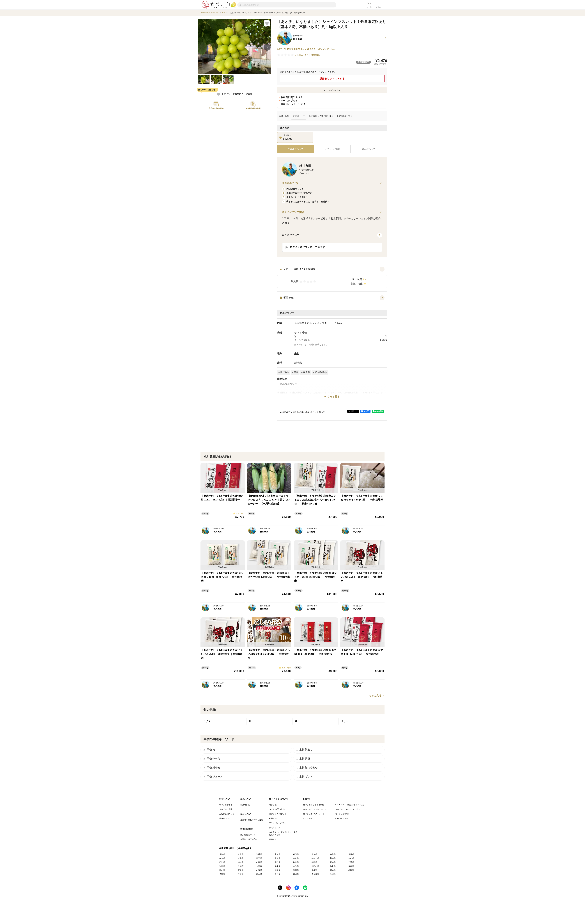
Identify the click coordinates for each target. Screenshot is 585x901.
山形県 (314, 854)
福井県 (240, 862)
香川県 (296, 870)
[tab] (332, 149)
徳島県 (277, 870)
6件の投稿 (315, 55)
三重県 (351, 862)
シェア (366, 411)
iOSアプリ (307, 818)
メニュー (379, 7)
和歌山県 (315, 866)
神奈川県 (315, 858)
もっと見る (333, 396)
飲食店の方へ (225, 818)
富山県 (351, 858)
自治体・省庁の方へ (248, 839)
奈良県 (296, 866)
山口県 (259, 870)
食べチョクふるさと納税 (313, 805)
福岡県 (351, 870)
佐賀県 (222, 874)
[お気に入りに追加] (267, 23)
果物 (296, 353)
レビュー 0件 (302, 55)
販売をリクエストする (332, 78)
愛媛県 (314, 870)
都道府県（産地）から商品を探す (235, 848)
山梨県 (259, 862)
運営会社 (273, 805)
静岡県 (314, 862)
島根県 (351, 866)
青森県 (240, 854)
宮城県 (277, 854)
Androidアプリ (341, 818)
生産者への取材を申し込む (251, 820)
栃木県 (222, 858)
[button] (332, 277)
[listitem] (223, 721)
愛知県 (333, 862)
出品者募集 (245, 805)
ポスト (353, 411)
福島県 (333, 854)
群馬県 (240, 858)
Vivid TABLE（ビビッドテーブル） (350, 805)
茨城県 (351, 854)
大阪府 (259, 866)
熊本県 (259, 874)
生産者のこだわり (292, 183)
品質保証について (226, 814)
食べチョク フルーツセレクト (347, 809)
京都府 (240, 866)
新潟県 (298, 362)
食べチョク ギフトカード (313, 814)
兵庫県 (277, 866)
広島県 (240, 870)
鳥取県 (333, 866)
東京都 (296, 858)
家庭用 (306, 372)
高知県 (333, 870)
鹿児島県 (315, 874)
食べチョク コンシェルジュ (314, 809)
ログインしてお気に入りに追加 (237, 94)
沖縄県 (333, 874)
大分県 (277, 874)
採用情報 (273, 839)
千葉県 (277, 858)
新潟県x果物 (321, 372)
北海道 (222, 854)
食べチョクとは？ (226, 805)
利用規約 (273, 818)
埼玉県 (259, 858)
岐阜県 (296, 862)
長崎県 (240, 874)
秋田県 (296, 854)
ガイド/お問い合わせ (278, 809)
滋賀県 (222, 866)
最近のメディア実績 (293, 212)
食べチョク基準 (226, 809)
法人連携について (247, 835)
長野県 (277, 862)
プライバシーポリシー (278, 823)
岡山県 (222, 870)
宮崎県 (296, 874)
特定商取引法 (274, 828)
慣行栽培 (284, 372)
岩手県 (259, 854)
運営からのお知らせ (277, 814)
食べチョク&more (343, 814)
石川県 (222, 862)
